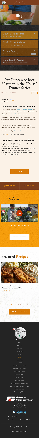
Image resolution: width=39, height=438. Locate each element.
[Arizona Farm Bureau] (19, 398)
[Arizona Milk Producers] (19, 412)
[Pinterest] (23, 2)
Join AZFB (19, 363)
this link (6, 134)
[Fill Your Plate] (3, 3)
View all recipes (19, 312)
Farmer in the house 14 (21, 131)
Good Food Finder (25, 420)
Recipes (19, 348)
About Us (19, 345)
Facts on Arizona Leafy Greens (19, 383)
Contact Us (19, 360)
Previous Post (11, 185)
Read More (5, 290)
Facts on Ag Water (19, 392)
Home (19, 342)
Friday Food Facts (19, 371)
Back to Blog (19, 171)
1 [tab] (11, 304)
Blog (19, 357)
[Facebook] (15, 2)
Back (34, 92)
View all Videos (19, 237)
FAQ (19, 354)
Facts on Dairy (19, 380)
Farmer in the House (13, 114)
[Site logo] (19, 333)
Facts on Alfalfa (19, 389)
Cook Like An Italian (14, 417)
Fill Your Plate (24, 427)
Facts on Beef (19, 374)
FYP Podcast (19, 351)
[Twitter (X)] (19, 2)
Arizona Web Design (21, 431)
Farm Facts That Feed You (19, 368)
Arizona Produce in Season (19, 365)
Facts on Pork (19, 377)
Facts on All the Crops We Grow (19, 386)
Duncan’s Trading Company (25, 109)
